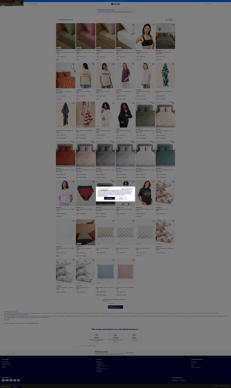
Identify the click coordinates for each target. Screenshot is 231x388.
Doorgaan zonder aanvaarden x (104, 187)
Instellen (121, 198)
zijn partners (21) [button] (104, 190)
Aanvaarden (109, 198)
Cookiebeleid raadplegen (102, 195)
